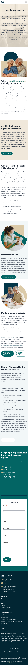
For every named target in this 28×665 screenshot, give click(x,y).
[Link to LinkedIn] (12, 648)
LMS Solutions (10, 662)
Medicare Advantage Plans (19, 353)
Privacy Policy (4, 631)
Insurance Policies (6, 607)
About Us (3, 599)
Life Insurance (4, 617)
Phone (5, 521)
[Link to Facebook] (10, 648)
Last (4, 517)
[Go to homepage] (8, 2)
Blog (2, 603)
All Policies (4, 623)
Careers (3, 601)
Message (5, 542)
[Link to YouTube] (15, 648)
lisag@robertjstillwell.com (10, 467)
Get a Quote (7, 153)
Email (4, 535)
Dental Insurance (8, 277)
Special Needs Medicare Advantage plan (12, 345)
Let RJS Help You (8, 440)
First (4, 511)
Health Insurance (5, 615)
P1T (23, 661)
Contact (3, 605)
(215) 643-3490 (7, 469)
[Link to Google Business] (18, 648)
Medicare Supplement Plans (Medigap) (11, 621)
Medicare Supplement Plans (8, 337)
